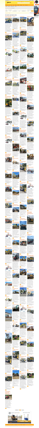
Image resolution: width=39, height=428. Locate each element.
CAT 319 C (13, 16)
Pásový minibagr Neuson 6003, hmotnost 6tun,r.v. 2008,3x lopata (8, 392)
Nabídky (6, 6)
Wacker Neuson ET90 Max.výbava (8, 34)
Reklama (21, 424)
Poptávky (9, 6)
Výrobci (15, 6)
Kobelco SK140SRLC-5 (30, 52)
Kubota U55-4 (7, 232)
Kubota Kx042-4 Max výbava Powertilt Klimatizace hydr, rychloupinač (8, 155)
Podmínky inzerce (12, 6)
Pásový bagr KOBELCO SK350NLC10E (23, 63)
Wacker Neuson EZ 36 (30, 136)
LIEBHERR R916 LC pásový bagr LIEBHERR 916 (15, 205)
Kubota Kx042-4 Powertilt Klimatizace (8, 185)
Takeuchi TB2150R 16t (8, 308)
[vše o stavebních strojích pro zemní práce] (9, 2)
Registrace (33, 0)
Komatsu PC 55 (22, 147)
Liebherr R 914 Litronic (29, 66)
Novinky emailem (7, 0)
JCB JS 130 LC (22, 268)
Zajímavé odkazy (11, 424)
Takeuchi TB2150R (8, 66)
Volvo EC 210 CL (29, 272)
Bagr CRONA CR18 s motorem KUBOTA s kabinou (8, 97)
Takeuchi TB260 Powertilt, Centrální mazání (8, 119)
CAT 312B (13, 239)
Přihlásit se (30, 0)
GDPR (19, 424)
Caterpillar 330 (22, 16)
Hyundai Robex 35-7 (30, 198)
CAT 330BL (14, 189)
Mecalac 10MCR (14, 252)
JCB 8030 (6, 172)
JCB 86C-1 (28, 152)
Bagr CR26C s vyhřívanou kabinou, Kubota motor (30, 83)
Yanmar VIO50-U (22, 46)
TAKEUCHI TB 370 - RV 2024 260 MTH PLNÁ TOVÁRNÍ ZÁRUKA (23, 131)
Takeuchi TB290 (14, 369)
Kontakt (24, 424)
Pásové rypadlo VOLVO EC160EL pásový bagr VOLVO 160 (30, 213)
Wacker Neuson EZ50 (30, 356)
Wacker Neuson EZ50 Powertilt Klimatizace (8, 17)
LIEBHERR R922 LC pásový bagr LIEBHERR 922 (23, 219)
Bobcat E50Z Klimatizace (21, 286)
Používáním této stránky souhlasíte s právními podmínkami (25, 426)
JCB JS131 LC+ (7, 296)
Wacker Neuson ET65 (15, 171)
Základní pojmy (16, 424)
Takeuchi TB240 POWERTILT (29, 234)
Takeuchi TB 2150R (15, 126)
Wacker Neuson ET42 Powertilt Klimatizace (8, 202)
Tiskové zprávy (7, 424)
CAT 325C (21, 255)
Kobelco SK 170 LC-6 (15, 304)
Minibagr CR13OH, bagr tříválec (22, 76)
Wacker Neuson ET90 (30, 120)
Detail (5, 32)
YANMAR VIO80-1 (15, 48)
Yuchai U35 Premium (15, 110)
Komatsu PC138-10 (30, 16)
